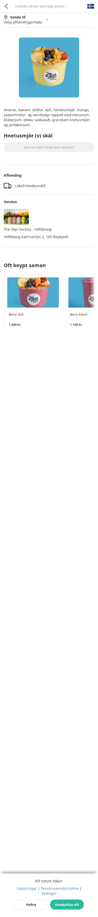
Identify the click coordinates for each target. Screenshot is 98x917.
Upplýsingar (27, 888)
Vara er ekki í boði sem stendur (49, 147)
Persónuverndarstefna (60, 888)
